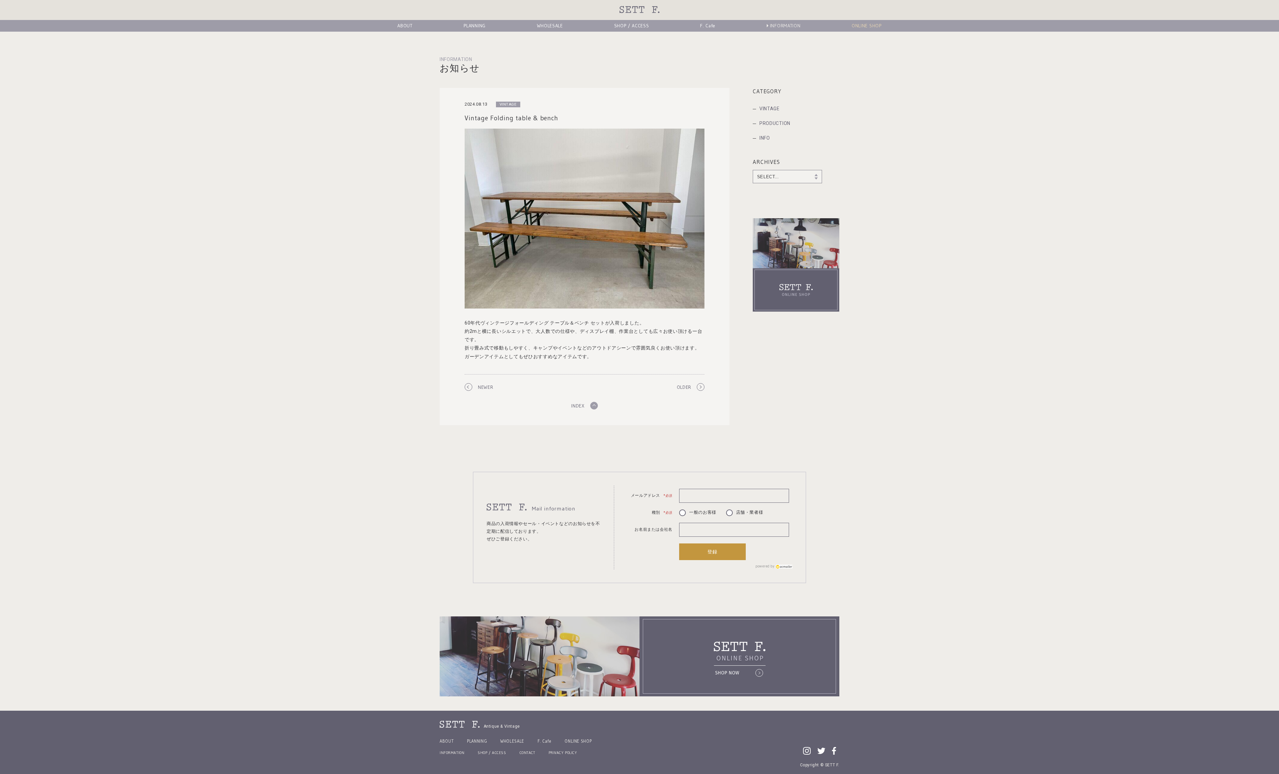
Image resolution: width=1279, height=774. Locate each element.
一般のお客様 (702, 512)
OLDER (684, 387)
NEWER (485, 387)
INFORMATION (785, 26)
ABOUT (405, 26)
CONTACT (527, 752)
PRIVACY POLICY (563, 752)
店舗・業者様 (749, 512)
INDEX (578, 406)
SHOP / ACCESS (631, 26)
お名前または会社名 (653, 529)
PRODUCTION (774, 123)
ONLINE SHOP (867, 26)
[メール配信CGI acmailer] (783, 566)
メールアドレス (651, 495)
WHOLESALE (550, 26)
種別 (662, 512)
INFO (764, 138)
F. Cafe (707, 26)
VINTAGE (769, 108)
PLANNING (475, 26)
